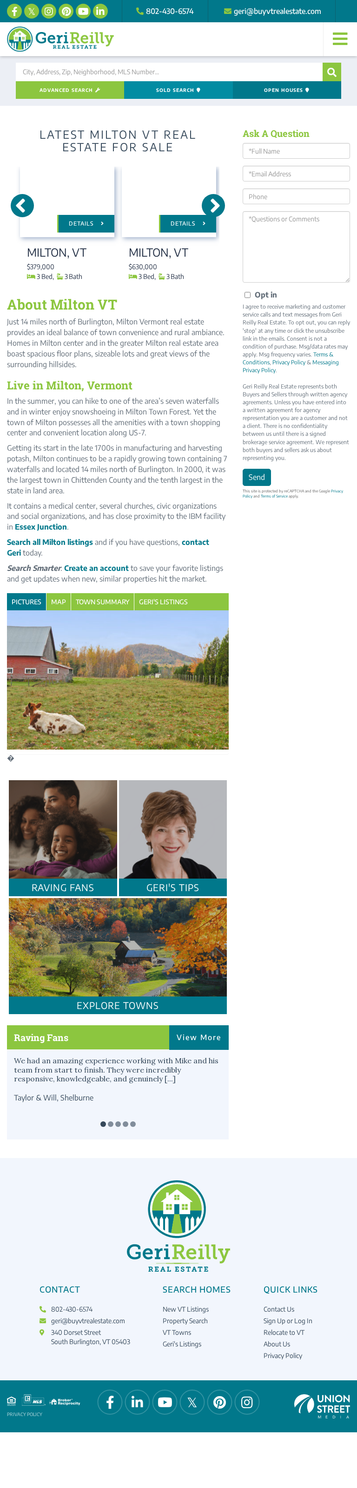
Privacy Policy (288, 362)
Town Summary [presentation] (102, 602)
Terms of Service (274, 496)
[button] (332, 72)
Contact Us (279, 1309)
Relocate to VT (284, 1332)
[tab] (26, 601)
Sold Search (175, 90)
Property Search (185, 1321)
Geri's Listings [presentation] (163, 602)
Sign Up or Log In (288, 1321)
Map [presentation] (58, 602)
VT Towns (177, 1332)
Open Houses (283, 90)
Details (81, 223)
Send (257, 477)
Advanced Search (66, 90)
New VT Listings (186, 1309)
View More (199, 1037)
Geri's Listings (182, 1344)
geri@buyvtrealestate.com (277, 11)
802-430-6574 (170, 11)
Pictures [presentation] (26, 602)
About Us (277, 1344)
